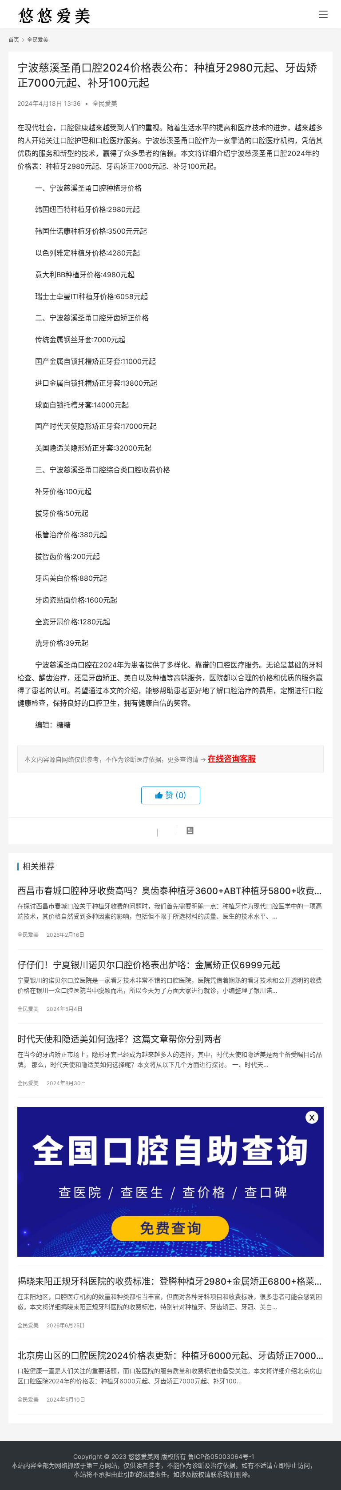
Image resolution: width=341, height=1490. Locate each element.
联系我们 (222, 1474)
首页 (13, 39)
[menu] (323, 14)
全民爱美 (104, 103)
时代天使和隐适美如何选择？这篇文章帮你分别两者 (119, 1039)
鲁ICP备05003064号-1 (221, 1456)
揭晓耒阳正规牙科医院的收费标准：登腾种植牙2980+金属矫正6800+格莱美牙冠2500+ (170, 1281)
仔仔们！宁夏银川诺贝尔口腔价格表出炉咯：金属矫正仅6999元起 (148, 965)
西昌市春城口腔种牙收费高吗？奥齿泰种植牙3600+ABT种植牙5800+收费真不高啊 (170, 891)
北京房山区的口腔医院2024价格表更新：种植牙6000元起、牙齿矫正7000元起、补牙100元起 (166, 1356)
